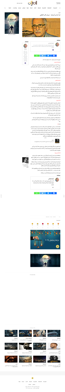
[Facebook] (54, 56)
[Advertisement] (45, 204)
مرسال (29, 384)
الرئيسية (44, 381)
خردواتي (27, 338)
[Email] (53, 50)
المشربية (35, 381)
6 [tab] (9, 34)
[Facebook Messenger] (48, 56)
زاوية (19, 381)
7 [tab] (8, 34)
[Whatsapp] (37, 56)
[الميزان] (32, 3)
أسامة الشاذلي (51, 43)
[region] (45, 260)
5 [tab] (10, 34)
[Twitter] (42, 56)
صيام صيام (58, 130)
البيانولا (30, 381)
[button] (45, 260)
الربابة (23, 381)
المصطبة (58, 338)
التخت (53, 140)
